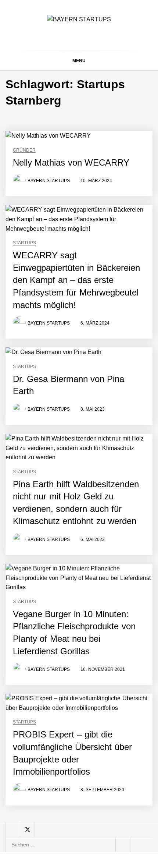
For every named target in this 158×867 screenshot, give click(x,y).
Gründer (24, 150)
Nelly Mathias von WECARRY (71, 162)
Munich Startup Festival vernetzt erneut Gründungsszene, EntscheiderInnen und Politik (95, 753)
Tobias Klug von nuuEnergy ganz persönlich (87, 658)
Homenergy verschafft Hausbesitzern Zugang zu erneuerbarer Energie (97, 812)
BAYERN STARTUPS (49, 180)
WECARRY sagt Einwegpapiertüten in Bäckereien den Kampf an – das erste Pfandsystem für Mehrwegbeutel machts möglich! (76, 279)
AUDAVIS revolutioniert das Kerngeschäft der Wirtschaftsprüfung (94, 586)
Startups (24, 243)
